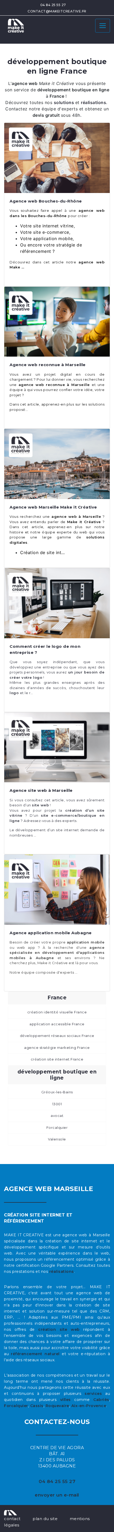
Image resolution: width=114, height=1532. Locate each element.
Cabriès (101, 1399)
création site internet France (57, 1059)
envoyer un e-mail (57, 1495)
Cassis (36, 1405)
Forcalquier (57, 1127)
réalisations (61, 1271)
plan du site (45, 1518)
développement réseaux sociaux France (57, 1036)
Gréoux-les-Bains (57, 1092)
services (93, 1393)
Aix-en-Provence (88, 1405)
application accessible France (57, 1024)
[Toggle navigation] (102, 26)
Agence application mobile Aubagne (51, 932)
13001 (57, 1104)
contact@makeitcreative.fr (57, 11)
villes (65, 1399)
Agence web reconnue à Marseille (48, 364)
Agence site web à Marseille (41, 790)
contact (12, 1518)
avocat (57, 1115)
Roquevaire (57, 1405)
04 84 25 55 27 (53, 5)
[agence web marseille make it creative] (10, 1512)
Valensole (57, 1139)
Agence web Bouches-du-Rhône (46, 201)
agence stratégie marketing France (57, 1047)
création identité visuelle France (57, 1012)
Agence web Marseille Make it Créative (53, 507)
